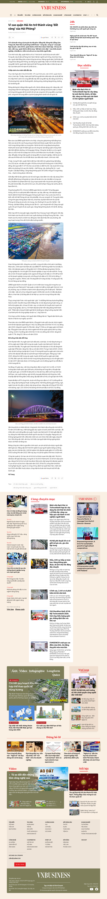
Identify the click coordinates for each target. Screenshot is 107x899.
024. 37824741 (18, 855)
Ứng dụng (12, 847)
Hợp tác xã (30, 842)
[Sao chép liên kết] (62, 37)
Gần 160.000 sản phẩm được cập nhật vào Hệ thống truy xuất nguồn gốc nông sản (83, 28)
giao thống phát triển (40, 488)
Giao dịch (48, 829)
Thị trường (84, 824)
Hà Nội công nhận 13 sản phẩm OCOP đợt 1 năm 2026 (88, 701)
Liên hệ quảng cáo (15, 858)
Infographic (37, 671)
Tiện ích (65, 831)
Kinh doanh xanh (32, 847)
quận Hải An (53, 488)
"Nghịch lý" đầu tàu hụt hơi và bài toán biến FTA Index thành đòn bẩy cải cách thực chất (91, 757)
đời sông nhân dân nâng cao (22, 488)
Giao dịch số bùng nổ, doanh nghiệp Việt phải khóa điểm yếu (72, 755)
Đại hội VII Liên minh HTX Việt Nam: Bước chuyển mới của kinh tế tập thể (88, 803)
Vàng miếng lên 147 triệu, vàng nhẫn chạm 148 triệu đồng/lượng (17, 536)
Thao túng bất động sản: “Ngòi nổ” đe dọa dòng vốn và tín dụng (83, 56)
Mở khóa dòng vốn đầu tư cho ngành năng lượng (16, 590)
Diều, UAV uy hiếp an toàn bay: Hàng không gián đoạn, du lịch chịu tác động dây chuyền (85, 111)
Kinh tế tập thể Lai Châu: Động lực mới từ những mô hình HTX (88, 726)
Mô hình (29, 844)
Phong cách (19, 609)
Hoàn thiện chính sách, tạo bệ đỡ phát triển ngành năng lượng (17, 600)
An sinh (29, 849)
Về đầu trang (20, 864)
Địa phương (12, 829)
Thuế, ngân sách (32, 831)
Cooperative (77, 15)
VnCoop (83, 670)
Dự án (65, 826)
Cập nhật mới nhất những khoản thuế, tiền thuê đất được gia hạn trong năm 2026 (20, 728)
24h (46, 824)
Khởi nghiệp (49, 842)
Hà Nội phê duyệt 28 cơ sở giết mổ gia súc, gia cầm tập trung (85, 104)
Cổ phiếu (48, 826)
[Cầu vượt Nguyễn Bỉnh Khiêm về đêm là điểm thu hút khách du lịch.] (35, 391)
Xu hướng (12, 842)
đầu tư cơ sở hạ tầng (37, 484)
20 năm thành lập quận (20, 484)
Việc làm (10, 609)
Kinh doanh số (31, 833)
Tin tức (65, 824)
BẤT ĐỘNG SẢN (67, 822)
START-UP (48, 840)
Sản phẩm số (13, 844)
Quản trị (84, 831)
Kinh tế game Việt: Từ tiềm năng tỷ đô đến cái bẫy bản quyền (16, 581)
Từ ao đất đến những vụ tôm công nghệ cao (88, 708)
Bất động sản (47, 15)
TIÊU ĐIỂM (11, 822)
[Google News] (44, 37)
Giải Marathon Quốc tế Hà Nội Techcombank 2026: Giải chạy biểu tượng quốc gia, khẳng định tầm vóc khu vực (85, 125)
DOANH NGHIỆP (85, 822)
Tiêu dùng (84, 826)
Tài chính (27, 15)
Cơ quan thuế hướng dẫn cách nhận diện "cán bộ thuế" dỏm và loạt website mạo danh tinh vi (53, 757)
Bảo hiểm (30, 829)
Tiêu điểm (20, 15)
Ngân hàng (30, 824)
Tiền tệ (29, 826)
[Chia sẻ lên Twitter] (55, 37)
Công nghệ (67, 15)
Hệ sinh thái (48, 847)
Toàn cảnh (66, 829)
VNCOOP (84, 840)
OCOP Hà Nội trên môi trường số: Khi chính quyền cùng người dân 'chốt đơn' (83, 692)
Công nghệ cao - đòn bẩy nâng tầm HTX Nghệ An (88, 718)
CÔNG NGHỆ (12, 840)
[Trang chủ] (15, 15)
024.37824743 (94, 886)
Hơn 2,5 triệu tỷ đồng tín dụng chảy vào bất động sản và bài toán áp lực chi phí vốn (17, 513)
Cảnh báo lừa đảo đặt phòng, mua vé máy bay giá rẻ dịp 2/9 (83, 47)
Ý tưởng (47, 844)
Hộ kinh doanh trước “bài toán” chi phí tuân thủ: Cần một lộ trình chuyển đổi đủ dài (16, 547)
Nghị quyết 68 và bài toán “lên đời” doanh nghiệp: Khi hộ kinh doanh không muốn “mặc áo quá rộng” (84, 37)
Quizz (56, 675)
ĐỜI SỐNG (66, 840)
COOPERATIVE (31, 840)
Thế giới (11, 826)
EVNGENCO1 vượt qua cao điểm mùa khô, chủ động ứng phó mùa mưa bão (86, 132)
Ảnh (14, 671)
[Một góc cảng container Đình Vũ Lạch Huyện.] (35, 223)
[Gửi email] (58, 37)
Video (23, 671)
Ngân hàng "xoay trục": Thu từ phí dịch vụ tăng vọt (89, 811)
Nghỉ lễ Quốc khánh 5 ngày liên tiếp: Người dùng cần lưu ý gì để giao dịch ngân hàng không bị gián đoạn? (17, 524)
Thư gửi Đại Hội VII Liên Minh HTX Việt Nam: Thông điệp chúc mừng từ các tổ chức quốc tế (83, 794)
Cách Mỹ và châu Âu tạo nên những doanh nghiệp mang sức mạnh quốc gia (16, 570)
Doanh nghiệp (57, 15)
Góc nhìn (48, 831)
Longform (53, 671)
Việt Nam (11, 824)
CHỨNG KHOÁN (49, 822)
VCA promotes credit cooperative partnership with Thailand (86, 568)
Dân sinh (20, 21)
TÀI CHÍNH (30, 822)
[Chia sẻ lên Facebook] (52, 37)
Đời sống (11, 21)
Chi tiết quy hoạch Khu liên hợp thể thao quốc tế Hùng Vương (24, 686)
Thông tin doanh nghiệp (89, 833)
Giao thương (85, 829)
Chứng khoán (36, 15)
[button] (60, 802)
